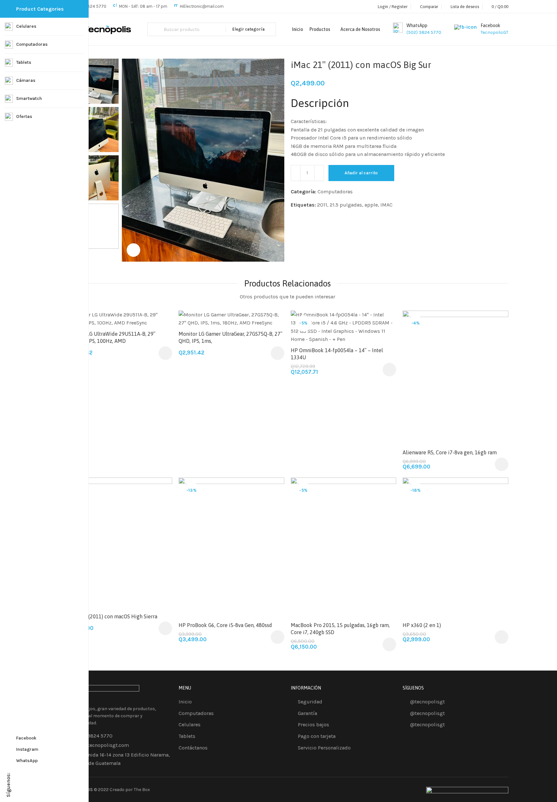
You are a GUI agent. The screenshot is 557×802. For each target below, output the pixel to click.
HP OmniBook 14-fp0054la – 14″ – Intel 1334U (337, 353)
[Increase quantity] (319, 173)
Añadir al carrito (361, 172)
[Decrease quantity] (295, 173)
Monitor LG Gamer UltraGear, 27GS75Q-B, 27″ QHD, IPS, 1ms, (230, 337)
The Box (142, 789)
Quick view (497, 354)
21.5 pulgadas (346, 205)
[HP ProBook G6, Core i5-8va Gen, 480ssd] (231, 548)
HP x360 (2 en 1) (422, 625)
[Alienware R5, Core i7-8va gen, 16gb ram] (455, 378)
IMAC (386, 205)
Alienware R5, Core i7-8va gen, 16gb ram (450, 452)
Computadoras (335, 191)
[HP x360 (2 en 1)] (455, 548)
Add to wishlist (160, 322)
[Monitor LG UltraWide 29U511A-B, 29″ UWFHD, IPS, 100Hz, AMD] (119, 319)
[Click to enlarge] (133, 250)
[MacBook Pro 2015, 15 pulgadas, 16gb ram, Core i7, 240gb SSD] (343, 548)
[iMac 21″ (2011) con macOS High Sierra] (119, 544)
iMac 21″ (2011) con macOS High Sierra (112, 616)
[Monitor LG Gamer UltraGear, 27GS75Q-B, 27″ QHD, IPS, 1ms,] (231, 319)
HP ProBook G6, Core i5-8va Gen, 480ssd (225, 625)
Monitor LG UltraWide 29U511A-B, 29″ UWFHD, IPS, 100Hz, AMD (111, 337)
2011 (322, 205)
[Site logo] (99, 29)
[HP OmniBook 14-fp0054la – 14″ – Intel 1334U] (343, 327)
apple (371, 205)
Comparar (384, 338)
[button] (165, 353)
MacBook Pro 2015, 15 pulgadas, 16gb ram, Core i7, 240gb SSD (340, 628)
